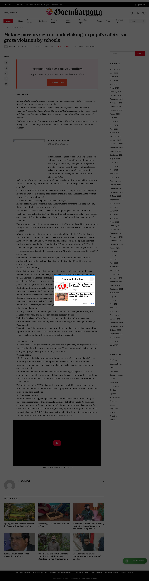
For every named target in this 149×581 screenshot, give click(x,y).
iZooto (92, 303)
